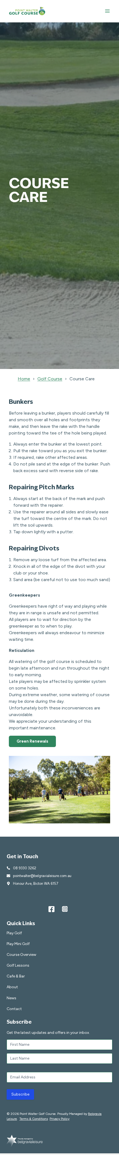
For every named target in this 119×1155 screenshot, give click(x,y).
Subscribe (20, 1094)
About (12, 987)
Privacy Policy (59, 1119)
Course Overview (21, 954)
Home (24, 378)
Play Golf (14, 933)
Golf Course (49, 378)
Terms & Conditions (33, 1119)
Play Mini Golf (18, 943)
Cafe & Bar (16, 976)
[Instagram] (65, 909)
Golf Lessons (18, 965)
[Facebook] (51, 909)
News (11, 998)
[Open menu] (107, 11)
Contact (14, 1008)
